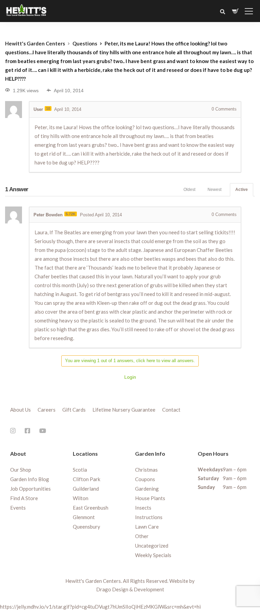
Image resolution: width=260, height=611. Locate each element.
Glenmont (84, 517)
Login (130, 377)
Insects (143, 508)
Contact (171, 410)
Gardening (147, 489)
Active (241, 189)
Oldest (189, 189)
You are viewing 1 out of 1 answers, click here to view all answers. (130, 360)
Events (18, 508)
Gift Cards (74, 410)
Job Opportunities (30, 489)
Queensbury (86, 527)
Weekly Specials (153, 555)
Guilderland (86, 489)
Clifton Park (86, 479)
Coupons (145, 479)
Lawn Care (147, 527)
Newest (214, 189)
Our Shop (20, 470)
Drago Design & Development (130, 589)
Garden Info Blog (29, 479)
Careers (47, 410)
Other (142, 536)
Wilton (80, 498)
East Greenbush (90, 508)
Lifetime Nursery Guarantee (123, 410)
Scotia (80, 470)
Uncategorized (151, 546)
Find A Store (24, 498)
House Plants (150, 498)
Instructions (148, 517)
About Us (20, 410)
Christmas (146, 470)
